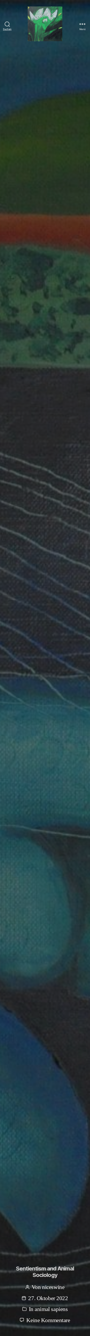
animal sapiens (51, 1309)
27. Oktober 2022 (48, 1298)
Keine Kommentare (48, 1320)
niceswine (53, 1287)
